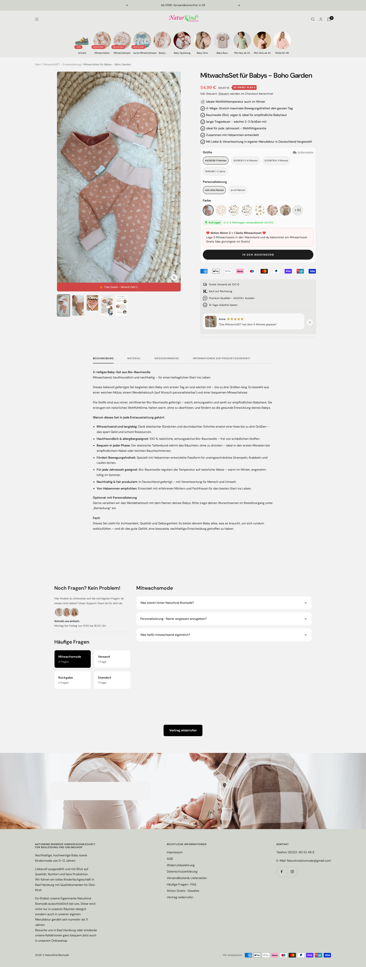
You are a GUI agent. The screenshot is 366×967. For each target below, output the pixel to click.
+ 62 (298, 210)
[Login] (321, 19)
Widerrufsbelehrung (181, 865)
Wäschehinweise (166, 358)
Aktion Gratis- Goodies (183, 891)
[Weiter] (310, 322)
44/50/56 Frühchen (215, 160)
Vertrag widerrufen (183, 730)
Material (134, 358)
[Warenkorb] (329, 19)
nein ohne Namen (214, 190)
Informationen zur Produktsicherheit (221, 358)
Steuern (223, 94)
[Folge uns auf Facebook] (281, 871)
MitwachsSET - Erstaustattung (62, 64)
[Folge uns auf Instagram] (292, 871)
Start (38, 64)
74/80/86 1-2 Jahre (215, 171)
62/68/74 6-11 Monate (276, 160)
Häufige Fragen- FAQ (181, 884)
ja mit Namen (238, 190)
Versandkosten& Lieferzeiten (187, 878)
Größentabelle (305, 152)
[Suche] (313, 19)
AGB (170, 859)
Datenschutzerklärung (182, 871)
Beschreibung (103, 358)
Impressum (174, 852)
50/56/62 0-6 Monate (246, 160)
